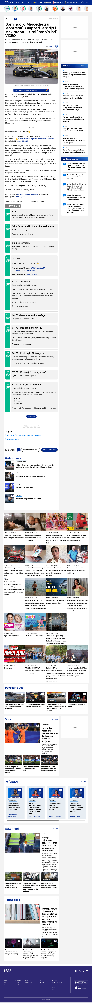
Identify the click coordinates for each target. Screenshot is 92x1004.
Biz (5, 982)
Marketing (55, 978)
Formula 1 (9, 19)
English (42, 982)
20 (12, 484)
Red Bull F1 (37, 435)
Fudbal (23, 2)
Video (41, 978)
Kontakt (54, 992)
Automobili (28, 982)
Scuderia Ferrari (24, 435)
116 (12, 462)
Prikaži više (31, 416)
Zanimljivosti (47, 879)
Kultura (17, 982)
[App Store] (81, 988)
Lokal (27, 985)
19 (12, 473)
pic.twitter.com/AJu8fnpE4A (43, 139)
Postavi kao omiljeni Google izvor (26, 90)
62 (81, 790)
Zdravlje (17, 978)
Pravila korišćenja (57, 982)
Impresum (54, 980)
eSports (27, 978)
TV (40, 980)
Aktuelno (45, 834)
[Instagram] (83, 971)
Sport (6, 980)
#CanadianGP (26, 139)
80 (64, 204)
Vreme (41, 985)
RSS (53, 989)
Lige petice (10, 763)
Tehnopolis (28, 980)
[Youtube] (87, 971)
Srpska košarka (21, 462)
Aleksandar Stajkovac (12, 815)
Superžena (18, 985)
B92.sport (51, 46)
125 (64, 175)
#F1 (19, 139)
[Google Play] (81, 982)
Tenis (18, 484)
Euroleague (77, 2)
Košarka (29, 2)
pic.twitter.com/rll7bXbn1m (27, 194)
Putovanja (18, 980)
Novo (17, 2)
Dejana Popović (34, 816)
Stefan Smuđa (75, 816)
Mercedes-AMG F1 (13, 439)
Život (5, 985)
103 (64, 195)
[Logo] (10, 2)
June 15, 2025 (23, 141)
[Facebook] (76, 971)
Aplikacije (55, 987)
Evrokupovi (46, 724)
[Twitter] (80, 971)
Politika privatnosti (58, 985)
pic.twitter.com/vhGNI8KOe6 (23, 270)
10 (60, 790)
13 (15, 18)
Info (5, 978)
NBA (18, 473)
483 (64, 164)
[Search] (87, 2)
